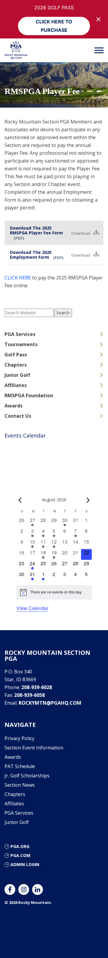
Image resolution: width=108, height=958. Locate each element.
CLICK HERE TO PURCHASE (54, 26)
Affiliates (15, 385)
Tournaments (21, 344)
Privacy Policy (19, 738)
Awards (13, 405)
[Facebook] (9, 889)
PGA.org (19, 846)
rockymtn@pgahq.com (50, 703)
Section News (19, 785)
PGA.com (20, 855)
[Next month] (88, 500)
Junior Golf (17, 375)
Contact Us (17, 416)
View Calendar (32, 608)
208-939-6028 (36, 687)
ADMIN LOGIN (24, 864)
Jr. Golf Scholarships (27, 775)
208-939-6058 (29, 695)
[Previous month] (20, 500)
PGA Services (19, 334)
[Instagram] (23, 889)
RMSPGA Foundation (28, 395)
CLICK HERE (17, 277)
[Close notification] (98, 19)
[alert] (54, 592)
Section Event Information (33, 747)
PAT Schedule (19, 766)
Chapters (15, 365)
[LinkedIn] (37, 889)
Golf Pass (15, 354)
